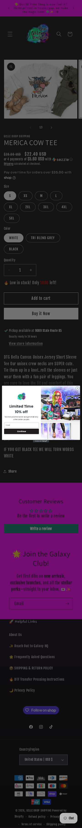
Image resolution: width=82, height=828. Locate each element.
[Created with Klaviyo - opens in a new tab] (41, 441)
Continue (21, 431)
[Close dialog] (77, 388)
